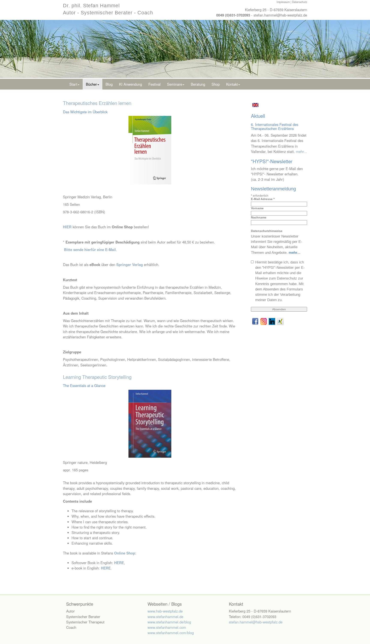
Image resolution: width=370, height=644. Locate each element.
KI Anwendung (130, 84)
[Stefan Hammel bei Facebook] (255, 321)
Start (73, 84)
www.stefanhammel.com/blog (171, 632)
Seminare (174, 84)
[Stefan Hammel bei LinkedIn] (272, 321)
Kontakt (232, 84)
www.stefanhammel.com (167, 627)
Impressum (283, 2)
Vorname (257, 208)
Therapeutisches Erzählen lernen (97, 102)
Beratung (198, 84)
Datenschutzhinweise (266, 231)
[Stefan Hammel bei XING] (280, 321)
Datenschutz (299, 2)
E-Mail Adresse (263, 199)
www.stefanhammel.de (165, 616)
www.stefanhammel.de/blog (169, 622)
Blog (109, 84)
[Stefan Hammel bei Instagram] (264, 321)
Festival (154, 84)
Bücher (91, 84)
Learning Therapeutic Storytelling (97, 376)
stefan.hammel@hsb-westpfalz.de (280, 15)
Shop (216, 84)
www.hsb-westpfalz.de (165, 611)
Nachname (258, 217)
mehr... (301, 151)
